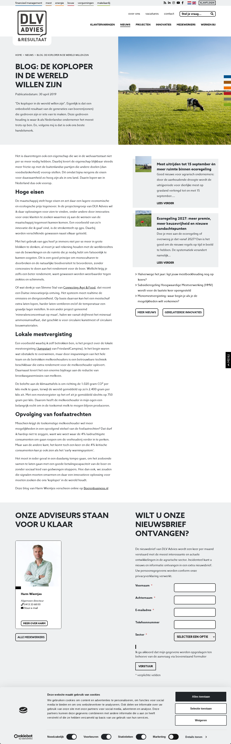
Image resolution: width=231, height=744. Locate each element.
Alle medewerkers (31, 637)
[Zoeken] (212, 14)
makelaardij (103, 3)
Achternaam (143, 598)
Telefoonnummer (147, 622)
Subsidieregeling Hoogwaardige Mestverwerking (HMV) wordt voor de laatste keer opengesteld (175, 288)
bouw (70, 3)
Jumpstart (44, 349)
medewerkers (186, 25)
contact (169, 14)
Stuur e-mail (30, 608)
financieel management (28, 3)
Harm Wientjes (31, 594)
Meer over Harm (34, 623)
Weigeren (201, 720)
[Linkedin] (169, 3)
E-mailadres (143, 610)
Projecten (143, 25)
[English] (194, 3)
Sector (139, 635)
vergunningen (86, 3)
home (18, 55)
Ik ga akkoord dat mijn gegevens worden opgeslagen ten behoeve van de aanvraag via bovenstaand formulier (173, 654)
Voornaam (142, 585)
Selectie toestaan (201, 708)
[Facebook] (183, 3)
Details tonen (193, 736)
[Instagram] (173, 3)
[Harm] (38, 563)
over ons (134, 14)
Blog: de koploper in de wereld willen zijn (63, 55)
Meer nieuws (147, 312)
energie (59, 3)
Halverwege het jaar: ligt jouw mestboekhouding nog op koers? (176, 277)
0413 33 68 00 (32, 604)
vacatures (152, 14)
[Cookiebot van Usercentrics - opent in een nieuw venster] (23, 737)
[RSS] (165, 3)
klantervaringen (102, 25)
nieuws (125, 25)
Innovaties (163, 25)
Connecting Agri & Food (79, 287)
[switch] (106, 737)
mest (49, 3)
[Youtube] (178, 3)
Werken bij (208, 25)
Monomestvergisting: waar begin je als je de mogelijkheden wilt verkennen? (167, 299)
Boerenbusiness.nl (96, 488)
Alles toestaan (201, 696)
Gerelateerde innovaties (183, 312)
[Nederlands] (189, 3)
